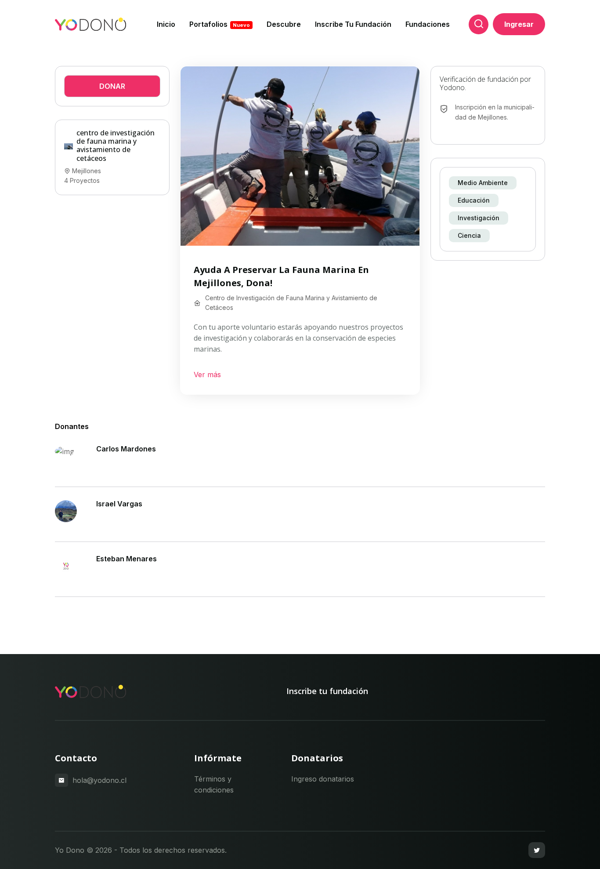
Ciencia (469, 235)
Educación (474, 200)
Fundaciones (427, 24)
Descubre (284, 24)
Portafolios (219, 24)
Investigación (478, 218)
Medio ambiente (483, 182)
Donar (112, 86)
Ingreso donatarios (322, 778)
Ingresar (519, 24)
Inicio (166, 24)
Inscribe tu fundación (353, 24)
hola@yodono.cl (99, 780)
